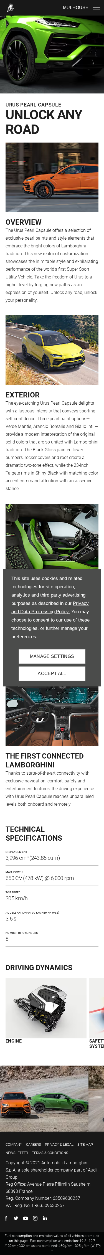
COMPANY (14, 1144)
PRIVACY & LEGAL (59, 1144)
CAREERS (33, 1144)
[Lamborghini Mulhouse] (11, 8)
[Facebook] (6, 1218)
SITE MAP (85, 1144)
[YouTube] (25, 1218)
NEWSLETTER (17, 1153)
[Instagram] (35, 1218)
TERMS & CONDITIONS (50, 1153)
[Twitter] (15, 1218)
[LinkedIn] (45, 1218)
